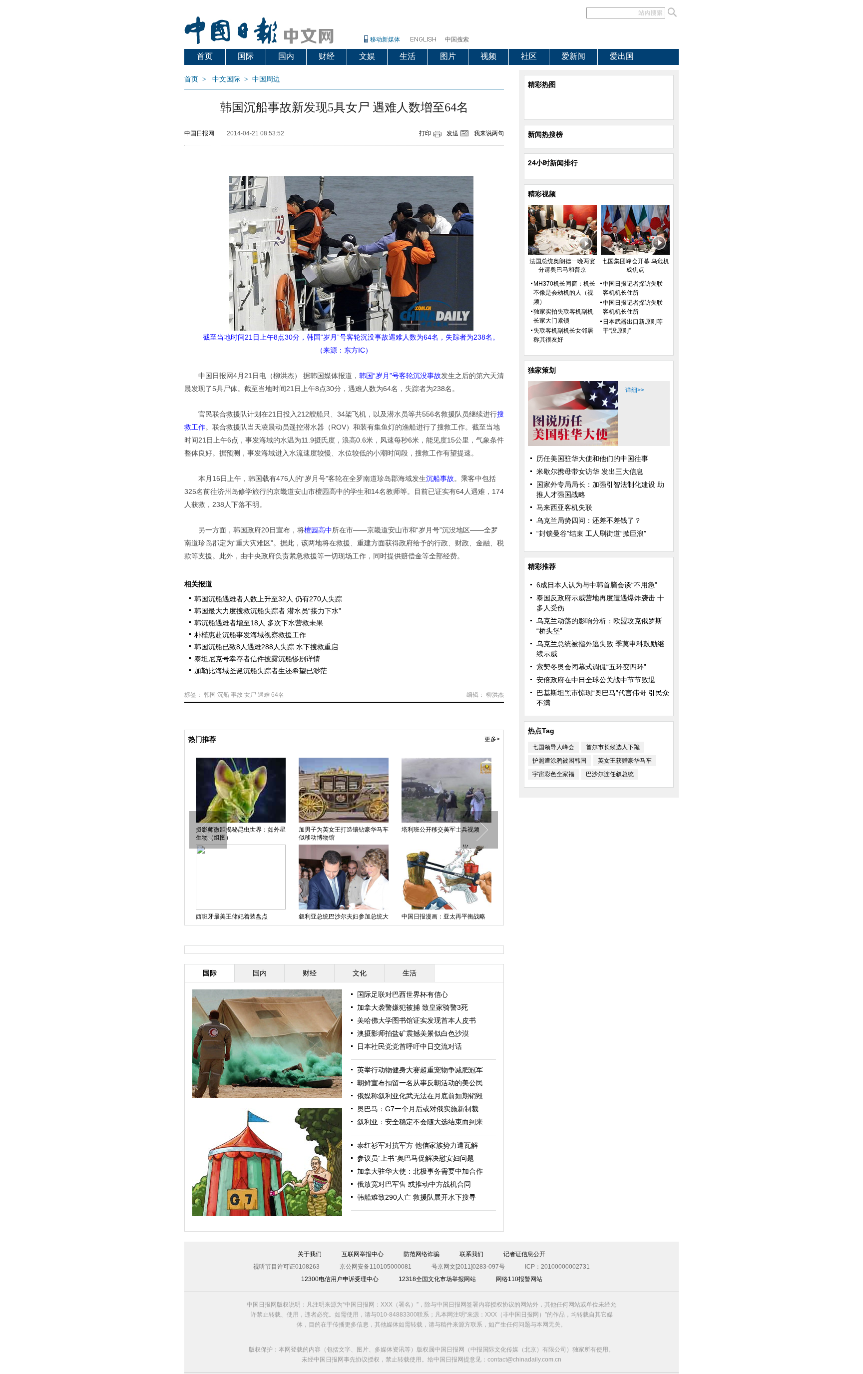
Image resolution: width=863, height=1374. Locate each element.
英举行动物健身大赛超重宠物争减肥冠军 (420, 1070)
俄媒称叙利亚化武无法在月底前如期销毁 (420, 1096)
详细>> (634, 390)
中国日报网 (199, 133)
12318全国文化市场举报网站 (437, 1279)
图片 (448, 56)
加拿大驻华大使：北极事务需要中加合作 (420, 1171)
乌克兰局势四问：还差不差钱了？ (588, 520)
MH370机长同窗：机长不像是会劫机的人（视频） (564, 292)
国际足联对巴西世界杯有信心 (402, 994)
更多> (492, 739)
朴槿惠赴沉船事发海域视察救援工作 (250, 635)
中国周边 (266, 79)
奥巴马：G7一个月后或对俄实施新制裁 (417, 1109)
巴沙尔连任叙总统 (610, 774)
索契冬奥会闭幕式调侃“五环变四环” (591, 667)
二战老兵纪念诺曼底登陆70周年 (341, 829)
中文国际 (226, 79)
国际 (246, 56)
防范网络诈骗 (421, 1254)
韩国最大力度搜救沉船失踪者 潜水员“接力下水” (267, 611)
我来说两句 (489, 133)
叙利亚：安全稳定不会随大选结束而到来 (420, 1122)
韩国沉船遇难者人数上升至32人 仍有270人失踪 (268, 599)
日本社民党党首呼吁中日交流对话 (409, 1046)
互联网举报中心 (363, 1254)
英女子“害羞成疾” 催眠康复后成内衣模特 (446, 833)
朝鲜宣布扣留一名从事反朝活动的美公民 (420, 1083)
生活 (408, 56)
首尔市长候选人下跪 (613, 747)
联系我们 (471, 1254)
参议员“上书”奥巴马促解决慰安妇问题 (415, 1158)
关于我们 (310, 1254)
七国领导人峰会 (553, 747)
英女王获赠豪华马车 (625, 760)
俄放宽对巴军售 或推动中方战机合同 (414, 1184)
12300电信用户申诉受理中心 (340, 1279)
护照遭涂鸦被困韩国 (559, 760)
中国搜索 (457, 39)
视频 (488, 56)
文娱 (367, 56)
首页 (205, 56)
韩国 (210, 694)
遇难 (264, 694)
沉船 (223, 694)
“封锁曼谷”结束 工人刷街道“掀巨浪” (591, 533)
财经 (327, 56)
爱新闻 (573, 56)
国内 (286, 56)
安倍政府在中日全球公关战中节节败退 (595, 680)
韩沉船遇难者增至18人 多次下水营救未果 (258, 623)
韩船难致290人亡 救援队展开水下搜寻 (416, 1197)
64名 (277, 694)
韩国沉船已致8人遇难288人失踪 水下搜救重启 (266, 647)
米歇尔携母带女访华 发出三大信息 (589, 471)
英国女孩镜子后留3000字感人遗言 (239, 833)
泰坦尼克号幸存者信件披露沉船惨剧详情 (257, 659)
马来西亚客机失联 (564, 507)
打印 (425, 133)
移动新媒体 (385, 39)
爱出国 (622, 56)
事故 (237, 694)
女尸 (250, 694)
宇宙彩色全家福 (553, 774)
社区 (529, 56)
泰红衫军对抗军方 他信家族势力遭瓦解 (417, 1145)
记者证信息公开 (524, 1254)
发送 (452, 133)
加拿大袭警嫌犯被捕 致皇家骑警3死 (412, 1007)
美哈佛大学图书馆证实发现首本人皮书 (416, 1020)
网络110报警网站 (519, 1279)
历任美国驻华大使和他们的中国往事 (592, 458)
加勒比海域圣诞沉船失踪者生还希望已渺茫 (260, 671)
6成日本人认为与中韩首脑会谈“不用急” (596, 585)
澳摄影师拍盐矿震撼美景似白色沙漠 (413, 1033)
